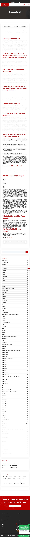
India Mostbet (15, 330)
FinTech (15, 324)
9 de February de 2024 (8, 26)
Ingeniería (15, 334)
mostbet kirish (15, 370)
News (15, 387)
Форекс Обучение (15, 451)
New (15, 385)
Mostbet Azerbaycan (15, 354)
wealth (15, 439)
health (15, 328)
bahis (15, 294)
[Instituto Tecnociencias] (5, 5)
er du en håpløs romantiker (15, 322)
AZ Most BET (15, 286)
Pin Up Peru (15, 395)
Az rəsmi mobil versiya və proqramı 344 (15, 288)
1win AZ (7, 476)
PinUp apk (15, 397)
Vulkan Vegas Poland (15, 435)
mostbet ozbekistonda (15, 374)
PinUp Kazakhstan (15, 403)
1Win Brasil (15, 272)
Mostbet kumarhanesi (15, 372)
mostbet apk (15, 346)
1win (3, 476)
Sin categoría (15, 415)
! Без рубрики (15, 264)
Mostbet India (15, 366)
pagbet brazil (15, 393)
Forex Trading (15, 326)
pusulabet (15, 413)
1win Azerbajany (15, 268)
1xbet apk (15, 274)
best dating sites (15, 300)
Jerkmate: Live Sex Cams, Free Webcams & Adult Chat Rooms (20, 242)
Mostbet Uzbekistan (15, 383)
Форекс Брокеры (15, 449)
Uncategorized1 (15, 425)
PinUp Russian (15, 405)
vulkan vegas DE (15, 431)
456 (15, 284)
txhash (15, 421)
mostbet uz (15, 381)
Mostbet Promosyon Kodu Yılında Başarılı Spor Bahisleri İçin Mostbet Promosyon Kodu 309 (15, 377)
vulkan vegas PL (23, 483)
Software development (15, 419)
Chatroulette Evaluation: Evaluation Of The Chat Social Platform (10, 242)
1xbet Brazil (15, 278)
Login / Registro (13, 2)
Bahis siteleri (15, 296)
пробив (15, 445)
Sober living (15, 417)
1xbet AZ (15, 476)
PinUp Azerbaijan (15, 399)
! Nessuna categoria (15, 260)
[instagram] (9, 237)
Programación (15, 411)
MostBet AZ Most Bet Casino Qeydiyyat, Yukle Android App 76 (15, 350)
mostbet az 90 (15, 348)
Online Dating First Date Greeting (15, 389)
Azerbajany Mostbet (15, 290)
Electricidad (15, 318)
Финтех (15, 447)
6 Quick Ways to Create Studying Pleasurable (9, 465)
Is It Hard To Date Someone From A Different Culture (15, 336)
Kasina (15, 340)
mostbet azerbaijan (15, 352)
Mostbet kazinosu (15, 368)
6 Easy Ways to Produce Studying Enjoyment (9, 467)
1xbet (11, 476)
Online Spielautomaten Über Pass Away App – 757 (15, 391)
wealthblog (15, 441)
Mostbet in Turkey (15, 364)
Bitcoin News (15, 302)
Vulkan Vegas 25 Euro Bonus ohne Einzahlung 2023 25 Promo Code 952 (15, 429)
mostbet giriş (15, 360)
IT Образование (15, 338)
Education (15, 316)
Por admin (16, 26)
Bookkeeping (15, 306)
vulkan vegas (10, 483)
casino (15, 310)
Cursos (2, 526)
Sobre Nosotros (3, 524)
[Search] (27, 252)
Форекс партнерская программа (15, 453)
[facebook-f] (18, 2)
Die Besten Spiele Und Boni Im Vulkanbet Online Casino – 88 (15, 314)
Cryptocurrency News (15, 312)
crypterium (19, 476)
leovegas (23, 478)
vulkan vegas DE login (15, 433)
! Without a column (15, 262)
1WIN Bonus (15, 270)
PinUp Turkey (15, 407)
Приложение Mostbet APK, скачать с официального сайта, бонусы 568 (15, 443)
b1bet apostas (15, 292)
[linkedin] (19, 2)
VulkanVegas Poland (15, 437)
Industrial (15, 332)
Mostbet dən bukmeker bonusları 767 (15, 358)
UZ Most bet (15, 427)
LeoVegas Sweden (15, 342)
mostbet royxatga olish (15, 379)
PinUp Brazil (15, 401)
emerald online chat (8, 47)
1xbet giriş (15, 280)
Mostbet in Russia (15, 362)
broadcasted (15, 308)
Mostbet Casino (15, 356)
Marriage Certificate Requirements (15, 344)
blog (15, 304)
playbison (15, 409)
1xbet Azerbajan (15, 276)
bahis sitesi (15, 298)
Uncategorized (15, 423)
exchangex (9, 478)
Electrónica (15, 320)
